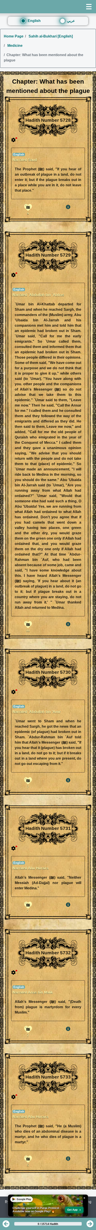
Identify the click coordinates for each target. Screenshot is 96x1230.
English (34, 21)
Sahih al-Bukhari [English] (50, 36)
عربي (71, 21)
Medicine (14, 45)
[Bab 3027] (6, 1225)
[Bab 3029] (90, 1225)
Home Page (13, 36)
